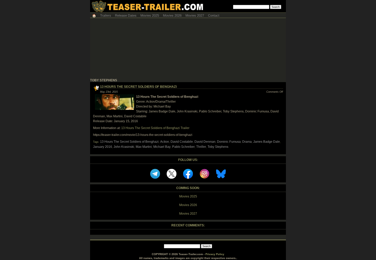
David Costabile (182, 141)
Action (164, 141)
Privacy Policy (214, 254)
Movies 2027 (194, 15)
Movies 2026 (172, 15)
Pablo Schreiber (183, 146)
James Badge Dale (266, 141)
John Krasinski (124, 146)
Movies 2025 (149, 15)
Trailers (105, 15)
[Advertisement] (188, 49)
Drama (247, 141)
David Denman (204, 141)
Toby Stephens (218, 146)
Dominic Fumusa (229, 141)
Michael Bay (162, 146)
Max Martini (144, 146)
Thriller (201, 146)
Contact (213, 15)
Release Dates (125, 15)
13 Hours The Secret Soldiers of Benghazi (138, 86)
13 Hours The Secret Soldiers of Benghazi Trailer (155, 128)
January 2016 (102, 146)
